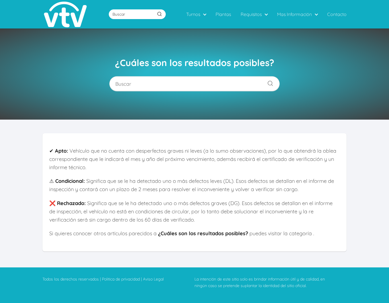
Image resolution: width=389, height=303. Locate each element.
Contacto (337, 14)
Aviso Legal (153, 279)
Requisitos (251, 14)
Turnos (193, 14)
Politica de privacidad (121, 279)
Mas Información (294, 14)
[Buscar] (159, 14)
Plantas (223, 14)
